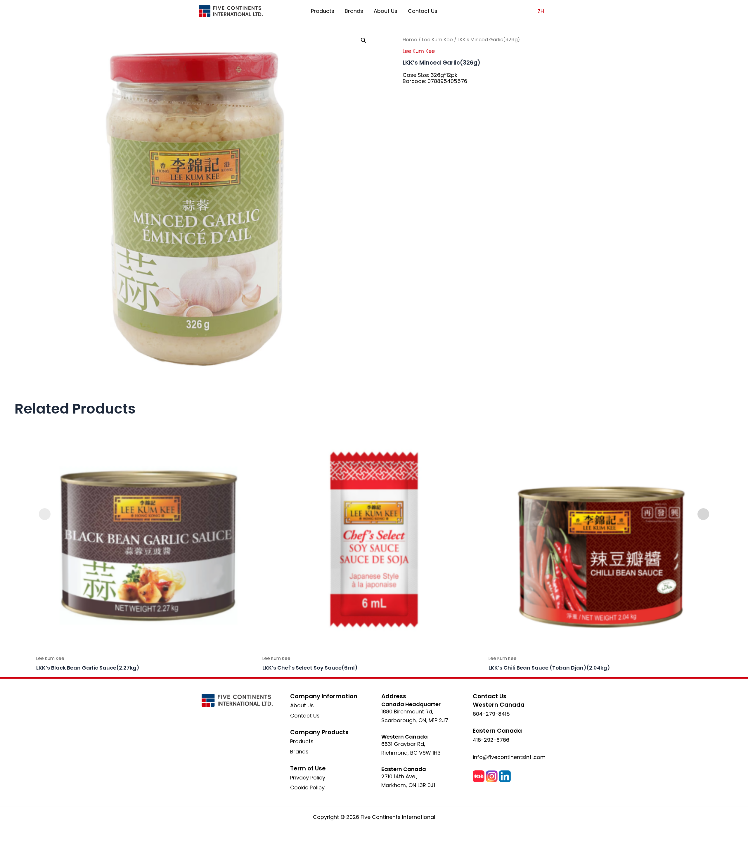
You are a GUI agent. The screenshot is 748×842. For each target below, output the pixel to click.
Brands (354, 11)
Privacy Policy (307, 777)
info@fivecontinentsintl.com (509, 757)
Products (322, 11)
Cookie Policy (307, 787)
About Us (385, 11)
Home (410, 39)
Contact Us (422, 11)
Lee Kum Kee (437, 39)
